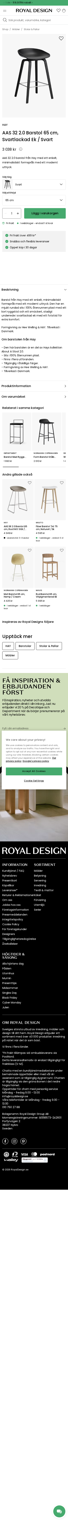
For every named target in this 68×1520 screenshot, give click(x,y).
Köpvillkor (8, 885)
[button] (58, 10)
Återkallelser (10, 943)
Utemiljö (39, 905)
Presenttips (9, 983)
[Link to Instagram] (14, 1141)
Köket (37, 895)
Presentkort (9, 880)
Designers (8, 934)
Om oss (7, 900)
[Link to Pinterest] (23, 1141)
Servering (40, 880)
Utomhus (8, 973)
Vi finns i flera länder (15, 1047)
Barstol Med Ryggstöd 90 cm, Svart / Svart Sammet (17, 457)
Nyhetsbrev (9, 875)
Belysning (40, 875)
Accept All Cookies (34, 771)
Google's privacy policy (35, 761)
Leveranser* (10, 890)
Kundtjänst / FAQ (13, 870)
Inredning (40, 885)
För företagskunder (14, 929)
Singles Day (9, 992)
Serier (37, 909)
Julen (5, 1007)
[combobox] (34, 184)
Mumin (6, 978)
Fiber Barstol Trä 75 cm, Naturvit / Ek (47, 528)
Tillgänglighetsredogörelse (19, 939)
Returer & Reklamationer (18, 895)
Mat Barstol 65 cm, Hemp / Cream (14, 595)
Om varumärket (13, 397)
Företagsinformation (15, 909)
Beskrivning (10, 289)
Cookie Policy (10, 924)
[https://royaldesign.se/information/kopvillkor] (34, 1160)
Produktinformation (16, 386)
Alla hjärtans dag (13, 963)
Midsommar (10, 988)
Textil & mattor (44, 890)
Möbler (38, 870)
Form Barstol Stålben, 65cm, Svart (47, 457)
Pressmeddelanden (14, 914)
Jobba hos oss (11, 905)
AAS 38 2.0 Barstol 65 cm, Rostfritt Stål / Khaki (15, 528)
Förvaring (40, 900)
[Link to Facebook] (5, 1141)
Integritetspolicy (12, 919)
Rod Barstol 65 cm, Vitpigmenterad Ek (46, 595)
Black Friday (9, 997)
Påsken (6, 968)
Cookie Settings (34, 780)
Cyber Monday (11, 1002)
